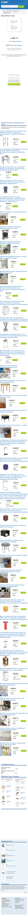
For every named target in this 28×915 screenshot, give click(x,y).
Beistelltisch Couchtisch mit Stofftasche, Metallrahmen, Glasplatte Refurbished (10, 242)
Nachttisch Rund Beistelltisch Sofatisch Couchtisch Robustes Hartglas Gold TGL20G (13, 257)
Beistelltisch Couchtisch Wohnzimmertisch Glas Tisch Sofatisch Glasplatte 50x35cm (14, 714)
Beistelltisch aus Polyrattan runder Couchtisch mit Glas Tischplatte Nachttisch (13, 381)
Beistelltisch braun (8, 802)
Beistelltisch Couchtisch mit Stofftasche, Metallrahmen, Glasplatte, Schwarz (10, 227)
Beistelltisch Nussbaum (11, 866)
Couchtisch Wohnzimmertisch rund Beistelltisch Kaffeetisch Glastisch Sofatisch (12, 728)
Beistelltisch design (22, 793)
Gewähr (2, 890)
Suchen (21, 6)
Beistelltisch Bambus (10, 855)
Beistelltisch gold (8, 791)
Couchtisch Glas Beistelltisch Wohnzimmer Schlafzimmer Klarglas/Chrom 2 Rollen (11, 570)
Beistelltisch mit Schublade (23, 798)
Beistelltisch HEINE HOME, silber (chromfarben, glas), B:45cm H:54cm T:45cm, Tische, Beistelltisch (14, 669)
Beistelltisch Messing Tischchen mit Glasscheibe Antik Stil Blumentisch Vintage (12, 743)
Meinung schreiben (14, 84)
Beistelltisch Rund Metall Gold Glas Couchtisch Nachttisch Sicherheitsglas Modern (12, 585)
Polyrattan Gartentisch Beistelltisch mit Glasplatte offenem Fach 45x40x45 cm (13, 526)
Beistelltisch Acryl (9, 860)
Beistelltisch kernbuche (8, 786)
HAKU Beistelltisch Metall (11, 871)
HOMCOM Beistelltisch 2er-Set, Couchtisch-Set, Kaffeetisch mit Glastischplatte (12, 699)
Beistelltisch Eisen (8, 796)
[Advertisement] (14, 107)
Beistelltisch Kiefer (22, 787)
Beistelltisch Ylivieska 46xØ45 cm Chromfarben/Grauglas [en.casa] (8, 366)
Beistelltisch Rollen (10, 845)
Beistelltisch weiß (8, 781)
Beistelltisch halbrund (22, 803)
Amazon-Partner (20, 905)
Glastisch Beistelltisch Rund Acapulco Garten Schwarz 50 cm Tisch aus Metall (12, 541)
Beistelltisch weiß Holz (22, 782)
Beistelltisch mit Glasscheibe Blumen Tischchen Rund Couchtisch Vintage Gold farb (14, 684)
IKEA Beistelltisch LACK (11, 850)
